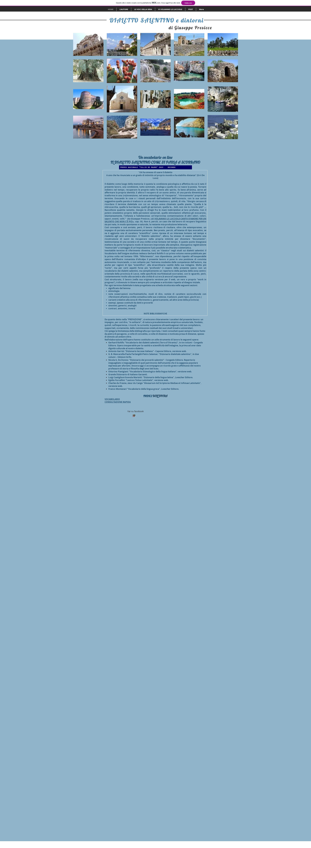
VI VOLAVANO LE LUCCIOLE (166, 218)
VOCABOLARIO (112, 399)
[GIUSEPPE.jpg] (134, 415)
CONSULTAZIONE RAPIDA (118, 402)
